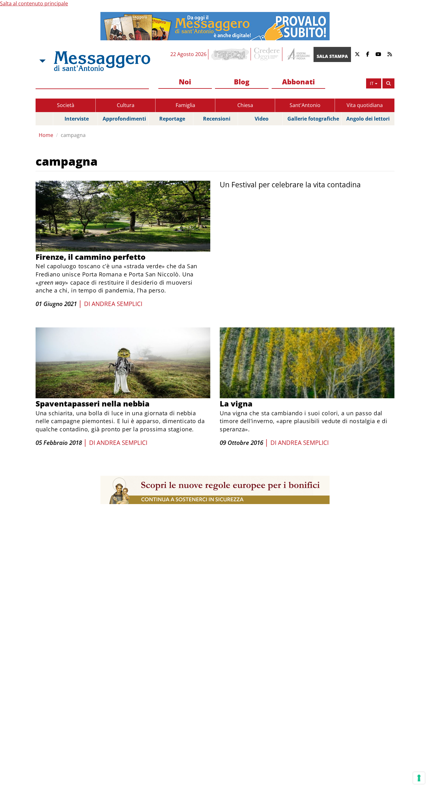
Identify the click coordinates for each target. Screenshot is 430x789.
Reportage (172, 118)
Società (65, 105)
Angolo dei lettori (368, 118)
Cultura (125, 105)
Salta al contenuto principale (34, 3)
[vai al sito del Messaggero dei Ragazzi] (230, 54)
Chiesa (245, 105)
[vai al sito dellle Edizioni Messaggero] (298, 54)
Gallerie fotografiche (313, 118)
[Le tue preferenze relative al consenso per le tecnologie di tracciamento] (419, 778)
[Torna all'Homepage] (102, 61)
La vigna (236, 403)
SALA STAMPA (332, 56)
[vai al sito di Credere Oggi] (267, 54)
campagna (73, 135)
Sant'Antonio (305, 105)
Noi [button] (185, 81)
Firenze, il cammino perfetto (90, 257)
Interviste (77, 118)
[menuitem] (185, 82)
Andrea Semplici (117, 304)
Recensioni (216, 118)
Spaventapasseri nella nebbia (93, 403)
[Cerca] (388, 83)
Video (262, 118)
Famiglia (185, 105)
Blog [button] (241, 81)
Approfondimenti (124, 118)
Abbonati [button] (298, 81)
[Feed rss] (389, 54)
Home (46, 135)
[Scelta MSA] (42, 61)
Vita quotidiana (365, 105)
